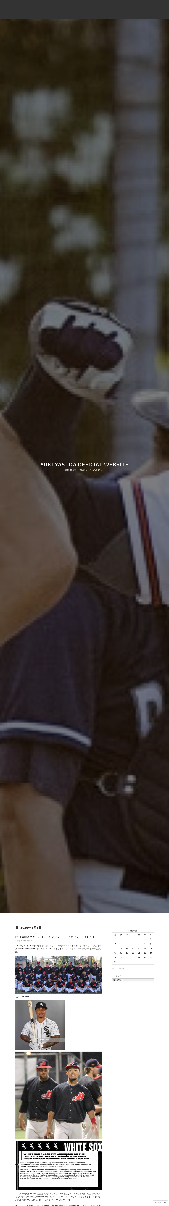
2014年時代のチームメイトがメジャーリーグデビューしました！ (55, 936)
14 (139, 948)
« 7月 (114, 968)
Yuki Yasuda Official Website (84, 464)
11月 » (121, 968)
